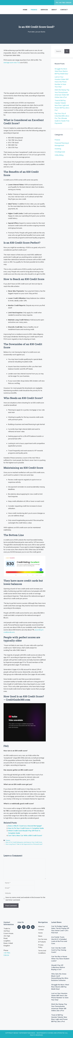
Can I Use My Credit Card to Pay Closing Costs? (58, 950)
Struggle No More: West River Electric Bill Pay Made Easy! (61, 71)
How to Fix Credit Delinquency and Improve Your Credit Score (24, 842)
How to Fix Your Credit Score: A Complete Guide (26, 828)
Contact (64, 10)
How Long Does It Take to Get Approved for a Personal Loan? (24, 844)
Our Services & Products (42, 940)
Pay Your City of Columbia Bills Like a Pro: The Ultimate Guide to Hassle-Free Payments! (62, 118)
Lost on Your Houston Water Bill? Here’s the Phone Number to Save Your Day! (62, 82)
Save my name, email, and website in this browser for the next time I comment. (25, 898)
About (54, 10)
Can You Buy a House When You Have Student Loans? (60, 959)
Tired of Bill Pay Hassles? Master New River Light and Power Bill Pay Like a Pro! (62, 105)
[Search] (66, 51)
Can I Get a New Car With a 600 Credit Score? (25, 835)
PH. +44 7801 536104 (63, 3)
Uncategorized (60, 152)
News (40, 936)
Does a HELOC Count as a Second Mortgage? (25, 826)
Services (44, 10)
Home (25, 10)
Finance (34, 10)
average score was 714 (12, 62)
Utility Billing (59, 155)
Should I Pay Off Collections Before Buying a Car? (58, 967)
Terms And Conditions (42, 952)
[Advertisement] (25, 78)
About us (41, 926)
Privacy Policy (40, 946)
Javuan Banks (40, 32)
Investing (58, 149)
